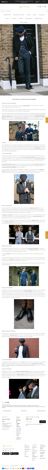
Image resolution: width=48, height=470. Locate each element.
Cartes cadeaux (24, 22)
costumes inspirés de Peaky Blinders (9, 167)
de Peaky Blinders (26, 105)
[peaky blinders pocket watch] (24, 348)
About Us (34, 458)
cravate (23, 362)
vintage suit (3, 407)
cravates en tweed (34, 363)
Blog (33, 460)
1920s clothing (6, 405)
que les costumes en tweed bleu (28, 157)
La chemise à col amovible (7, 214)
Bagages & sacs (38, 18)
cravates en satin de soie (10, 364)
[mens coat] (24, 276)
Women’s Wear (27, 449)
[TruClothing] (24, 6)
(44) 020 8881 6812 (6, 420)
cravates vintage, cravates (21, 364)
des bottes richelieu (28, 291)
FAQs (33, 449)
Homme (28, 14)
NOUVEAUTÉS (7, 14)
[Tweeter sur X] (5, 402)
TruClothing (7, 465)
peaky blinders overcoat (35, 405)
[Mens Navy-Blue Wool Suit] (24, 131)
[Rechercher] (47, 11)
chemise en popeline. (9, 221)
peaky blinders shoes (19, 406)
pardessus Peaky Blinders (33, 248)
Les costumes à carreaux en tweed (8, 164)
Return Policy (42, 458)
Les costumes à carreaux (38, 164)
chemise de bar (35, 220)
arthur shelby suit (11, 405)
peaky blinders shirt (12, 406)
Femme (34, 14)
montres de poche (13, 334)
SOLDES (21, 18)
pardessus (8, 253)
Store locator (34, 450)
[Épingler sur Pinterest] (8, 402)
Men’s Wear (27, 447)
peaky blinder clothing (18, 405)
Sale (25, 454)
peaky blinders (29, 405)
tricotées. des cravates (30, 364)
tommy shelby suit (42, 406)
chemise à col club (33, 207)
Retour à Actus (24, 410)
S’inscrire (42, 421)
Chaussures (41, 14)
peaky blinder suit (24, 405)
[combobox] (24, 11)
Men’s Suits (27, 446)
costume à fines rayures (39, 158)
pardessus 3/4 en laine (34, 249)
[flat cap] (24, 389)
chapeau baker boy (20, 374)
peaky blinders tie (24, 406)
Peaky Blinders (28, 18)
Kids (25, 452)
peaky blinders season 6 (5, 406)
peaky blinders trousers (31, 406)
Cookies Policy (43, 446)
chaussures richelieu (27, 290)
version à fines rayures (37, 216)
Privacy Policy (42, 450)
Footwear (26, 451)
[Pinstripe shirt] (24, 234)
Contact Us (34, 447)
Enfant (7, 18)
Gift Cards (27, 456)
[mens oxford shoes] (24, 328)
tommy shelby (37, 406)
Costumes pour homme (18, 14)
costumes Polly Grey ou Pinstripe (21, 117)
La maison (13, 18)
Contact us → (5, 429)
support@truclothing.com (7, 425)
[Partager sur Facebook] (6, 402)
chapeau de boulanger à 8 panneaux (23, 371)
